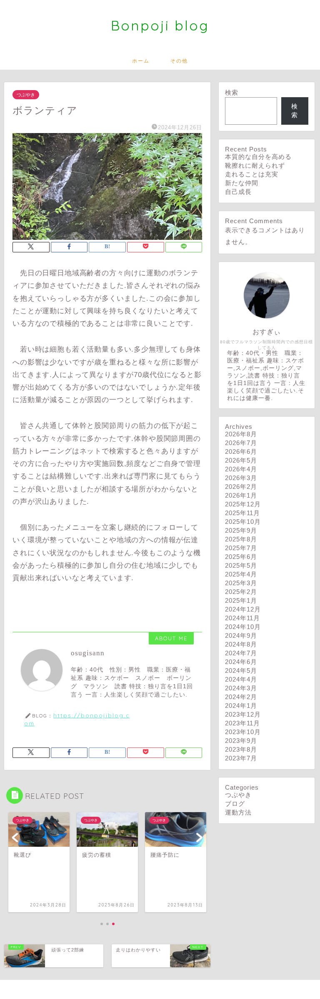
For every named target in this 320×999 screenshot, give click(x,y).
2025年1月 (241, 600)
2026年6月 (241, 451)
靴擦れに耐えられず (255, 165)
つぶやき (26, 94)
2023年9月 (241, 740)
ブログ (235, 803)
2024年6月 (241, 661)
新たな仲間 (241, 182)
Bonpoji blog (160, 25)
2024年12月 (243, 609)
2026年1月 (241, 495)
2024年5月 (241, 670)
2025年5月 (241, 565)
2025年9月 (241, 530)
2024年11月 (242, 618)
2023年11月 (242, 723)
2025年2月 (241, 591)
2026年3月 (241, 477)
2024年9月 (241, 635)
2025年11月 (242, 512)
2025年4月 (241, 574)
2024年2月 (241, 696)
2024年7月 (241, 653)
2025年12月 (243, 504)
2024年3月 (241, 688)
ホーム (141, 61)
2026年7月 (241, 442)
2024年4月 (241, 679)
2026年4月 (241, 469)
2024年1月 (241, 705)
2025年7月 (241, 547)
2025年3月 (241, 582)
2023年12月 (243, 714)
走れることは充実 (251, 174)
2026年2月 (241, 486)
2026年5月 (241, 460)
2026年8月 (241, 434)
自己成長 (238, 191)
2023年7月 (241, 758)
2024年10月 (243, 626)
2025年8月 (241, 539)
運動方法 (238, 812)
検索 (231, 92)
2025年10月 (243, 521)
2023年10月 (243, 731)
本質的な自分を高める (258, 156)
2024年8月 (241, 644)
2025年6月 (241, 556)
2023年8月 (241, 749)
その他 (179, 61)
